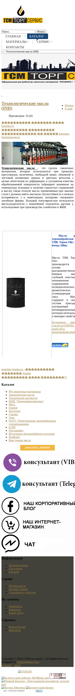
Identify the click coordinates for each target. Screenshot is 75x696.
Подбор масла (17, 585)
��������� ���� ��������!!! (34, 377)
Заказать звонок (37, 447)
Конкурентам (17, 626)
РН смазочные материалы (25, 391)
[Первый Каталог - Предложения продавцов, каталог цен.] (37, 684)
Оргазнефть (16, 430)
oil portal (6, 665)
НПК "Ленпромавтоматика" (26, 401)
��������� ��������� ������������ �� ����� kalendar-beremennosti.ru (35, 133)
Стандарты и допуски (22, 592)
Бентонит (15, 411)
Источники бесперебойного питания (32, 433)
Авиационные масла (21, 394)
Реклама (14, 571)
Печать (69, 105)
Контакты (15, 630)
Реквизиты (15, 606)
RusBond (14, 437)
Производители (18, 565)
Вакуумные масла (20, 440)
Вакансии (15, 609)
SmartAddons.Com (28, 661)
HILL (12, 404)
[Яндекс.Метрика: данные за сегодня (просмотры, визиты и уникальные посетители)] (13, 687)
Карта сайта (16, 612)
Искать (41, 31)
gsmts (17, 665)
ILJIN (12, 427)
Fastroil (13, 407)
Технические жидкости (23, 398)
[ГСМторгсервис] (22, 22)
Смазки (13, 414)
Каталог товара (18, 589)
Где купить (15, 568)
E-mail (68, 108)
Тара (12, 417)
